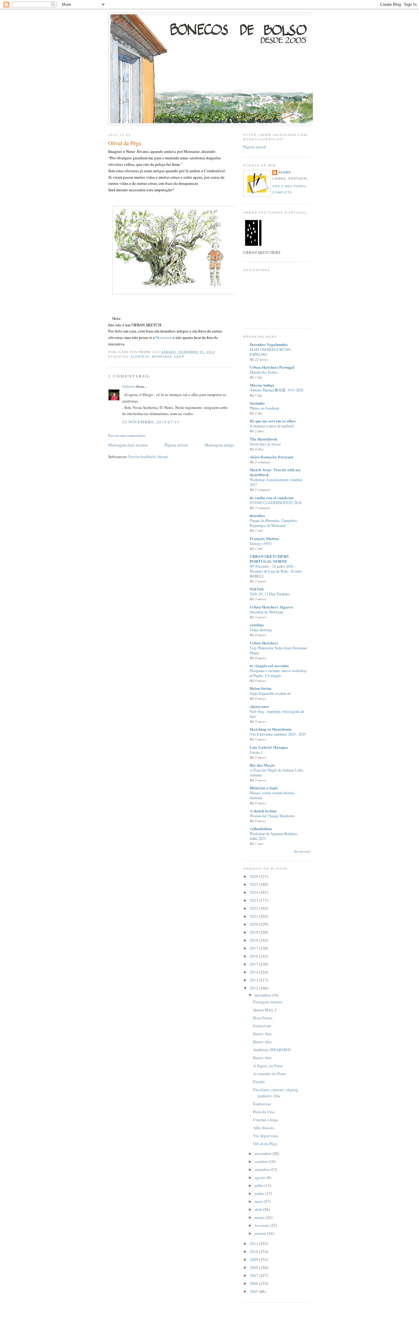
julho (259, 1185)
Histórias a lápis (264, 788)
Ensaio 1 (256, 752)
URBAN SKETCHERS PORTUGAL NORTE (269, 558)
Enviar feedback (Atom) (148, 456)
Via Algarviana (265, 1135)
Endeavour (262, 1025)
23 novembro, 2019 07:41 (151, 422)
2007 (254, 1275)
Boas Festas (262, 1018)
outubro (262, 1161)
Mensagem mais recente (128, 445)
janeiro (261, 1233)
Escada (259, 1081)
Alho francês (263, 1127)
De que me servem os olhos (273, 421)
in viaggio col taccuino (269, 665)
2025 (254, 884)
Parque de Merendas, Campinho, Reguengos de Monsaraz (274, 523)
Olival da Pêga (265, 1143)
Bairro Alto (262, 1033)
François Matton (264, 538)
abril (259, 1209)
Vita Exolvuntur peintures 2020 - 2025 (278, 734)
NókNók (257, 589)
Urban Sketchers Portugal (272, 367)
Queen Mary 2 (265, 1010)
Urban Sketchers (264, 643)
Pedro (285, 172)
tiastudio (257, 403)
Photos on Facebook (264, 408)
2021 (254, 916)
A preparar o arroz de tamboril (272, 425)
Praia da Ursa (264, 1111)
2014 (254, 972)
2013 (254, 980)
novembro (263, 1153)
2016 (254, 956)
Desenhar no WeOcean (266, 611)
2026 (254, 876)
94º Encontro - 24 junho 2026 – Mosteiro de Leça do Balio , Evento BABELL (276, 571)
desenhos (257, 515)
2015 (254, 964)
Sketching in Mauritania (271, 729)
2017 (254, 948)
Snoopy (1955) (261, 543)
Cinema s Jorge (265, 1119)
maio (259, 1201)
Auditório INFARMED (271, 1049)
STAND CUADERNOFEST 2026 (276, 502)
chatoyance (259, 706)
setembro (263, 1169)
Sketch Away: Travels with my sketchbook (275, 472)
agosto (261, 1177)
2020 (254, 924)
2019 (254, 932)
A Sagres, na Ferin (268, 1065)
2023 (254, 900)
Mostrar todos (302, 851)
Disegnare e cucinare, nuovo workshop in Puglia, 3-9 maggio (278, 673)
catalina (257, 625)
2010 (254, 1251)
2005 (254, 1291)
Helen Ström (260, 688)
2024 (254, 892)
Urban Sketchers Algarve (271, 607)
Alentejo (140, 356)
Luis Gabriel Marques (269, 747)
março (260, 1217)
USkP (179, 356)
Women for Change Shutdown (272, 815)
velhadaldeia (261, 828)
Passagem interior (267, 1002)
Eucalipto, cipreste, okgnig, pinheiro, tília (276, 1092)
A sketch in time (263, 811)
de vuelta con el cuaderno (272, 497)
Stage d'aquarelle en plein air (270, 693)
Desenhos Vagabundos (269, 344)
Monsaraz (164, 337)
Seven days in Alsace (265, 443)
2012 (254, 988)
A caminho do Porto (269, 1073)
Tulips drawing (261, 629)
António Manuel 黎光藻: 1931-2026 (276, 389)
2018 (254, 940)
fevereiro (262, 1225)
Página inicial (176, 445)
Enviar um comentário (126, 435)
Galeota (128, 386)
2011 (254, 1243)
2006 (254, 1283)
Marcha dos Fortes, (264, 372)
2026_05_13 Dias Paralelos (270, 593)
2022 (254, 908)
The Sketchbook (263, 439)
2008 (254, 1267)
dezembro (263, 995)
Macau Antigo (262, 385)
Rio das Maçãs (262, 765)
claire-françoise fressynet (271, 457)
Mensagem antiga (219, 445)
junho (260, 1193)
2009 (254, 1259)
